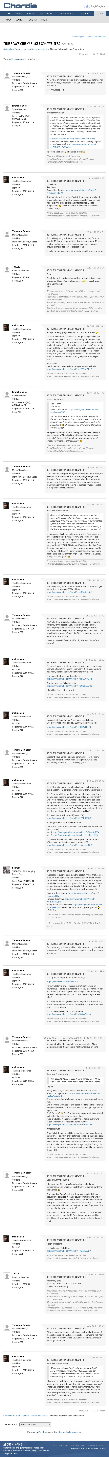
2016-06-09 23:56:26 (95, 1274)
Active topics (78, 37)
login (14, 59)
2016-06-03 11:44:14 (96, 971)
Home (8, 14)
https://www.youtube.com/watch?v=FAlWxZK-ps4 (69, 1014)
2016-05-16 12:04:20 (95, 714)
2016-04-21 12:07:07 (96, 178)
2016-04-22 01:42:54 (95, 268)
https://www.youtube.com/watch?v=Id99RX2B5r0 (69, 818)
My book (66, 14)
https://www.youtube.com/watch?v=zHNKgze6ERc (75, 835)
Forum (100, 14)
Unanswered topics (97, 37)
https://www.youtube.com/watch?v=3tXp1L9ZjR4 (69, 1251)
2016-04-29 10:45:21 (95, 467)
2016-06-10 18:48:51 (95, 1357)
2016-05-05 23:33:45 (95, 615)
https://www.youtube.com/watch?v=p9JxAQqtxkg (72, 138)
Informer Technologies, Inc (69, 1432)
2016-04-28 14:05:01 (95, 326)
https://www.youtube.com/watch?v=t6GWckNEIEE (69, 727)
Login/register (98, 6)
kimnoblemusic (20, 106)
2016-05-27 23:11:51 (96, 941)
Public (46, 14)
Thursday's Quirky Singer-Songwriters (31, 43)
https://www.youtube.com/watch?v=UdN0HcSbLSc (69, 1124)
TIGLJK (16, 267)
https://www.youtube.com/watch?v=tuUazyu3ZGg (69, 686)
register (22, 59)
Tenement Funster (21, 73)
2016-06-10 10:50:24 (95, 1326)
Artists (30, 14)
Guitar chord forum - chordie (16, 49)
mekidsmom (18, 177)
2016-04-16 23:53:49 (95, 106)
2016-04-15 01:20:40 (95, 73)
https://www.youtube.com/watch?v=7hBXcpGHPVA (76, 832)
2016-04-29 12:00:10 (95, 504)
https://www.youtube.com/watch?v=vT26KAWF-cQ (69, 369)
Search (19, 20)
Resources (86, 14)
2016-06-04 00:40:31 (95, 1173)
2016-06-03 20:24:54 (95, 1068)
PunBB (41, 1432)
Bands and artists (39, 49)
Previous (83, 54)
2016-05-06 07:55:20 (95, 660)
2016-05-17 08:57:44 (95, 750)
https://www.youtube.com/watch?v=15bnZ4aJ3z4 (69, 845)
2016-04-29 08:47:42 (95, 393)
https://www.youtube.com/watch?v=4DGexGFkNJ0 (69, 592)
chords (102, 1449)
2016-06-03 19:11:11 (52, 1038)
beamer (16, 868)
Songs (18, 14)
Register (32, 20)
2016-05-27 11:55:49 (95, 781)
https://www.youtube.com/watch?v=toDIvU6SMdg (69, 679)
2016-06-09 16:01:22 (95, 1237)
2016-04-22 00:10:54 (95, 232)
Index (8, 20)
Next (102, 54)
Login (44, 20)
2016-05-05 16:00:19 (95, 580)
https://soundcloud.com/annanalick (62, 982)
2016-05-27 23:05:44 (95, 868)
